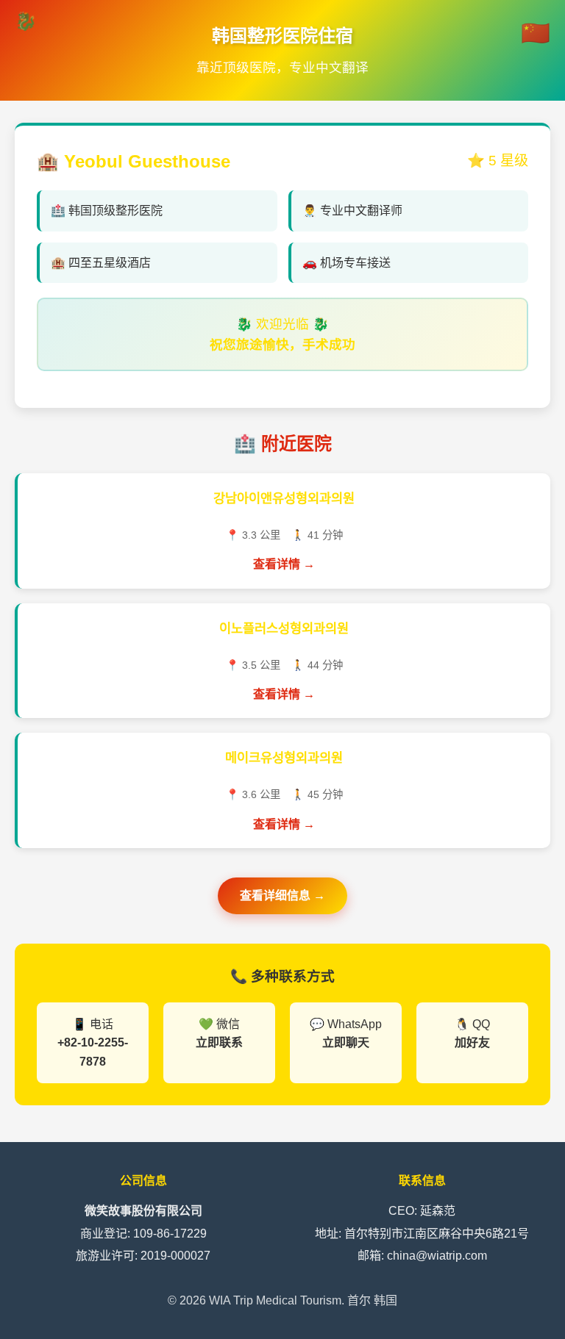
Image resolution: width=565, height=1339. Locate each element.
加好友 (472, 1042)
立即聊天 (345, 1042)
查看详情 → (284, 564)
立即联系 (219, 1042)
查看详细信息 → (282, 895)
